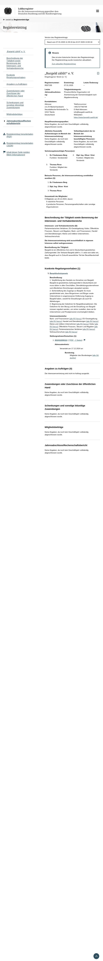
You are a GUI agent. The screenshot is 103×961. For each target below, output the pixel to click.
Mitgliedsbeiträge (14, 114)
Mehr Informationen (15, 155)
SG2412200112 (61, 340)
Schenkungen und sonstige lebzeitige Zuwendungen (15, 105)
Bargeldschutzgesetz (59, 273)
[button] (97, 11)
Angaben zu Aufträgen (17, 84)
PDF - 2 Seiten (76, 340)
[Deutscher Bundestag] (9, 11)
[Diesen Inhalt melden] (84, 340)
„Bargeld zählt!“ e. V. (16, 51)
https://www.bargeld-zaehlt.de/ (86, 117)
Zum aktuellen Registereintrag (64, 64)
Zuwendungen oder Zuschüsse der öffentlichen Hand (16, 93)
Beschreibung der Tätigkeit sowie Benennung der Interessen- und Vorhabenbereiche (15, 63)
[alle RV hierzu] (75, 319)
